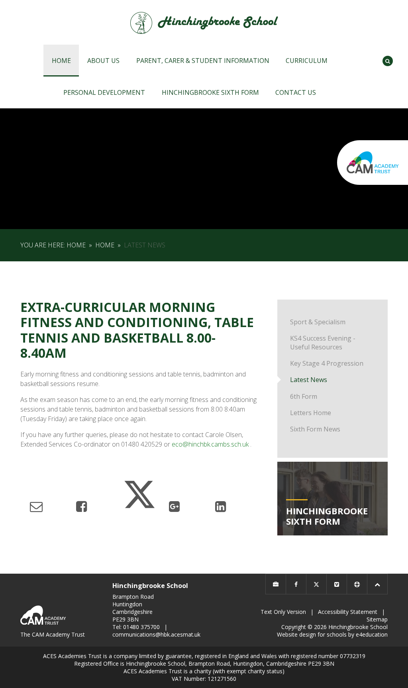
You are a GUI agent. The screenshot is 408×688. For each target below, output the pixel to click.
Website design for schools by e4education (332, 634)
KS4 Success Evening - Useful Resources (322, 342)
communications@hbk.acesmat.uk (156, 634)
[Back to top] (377, 584)
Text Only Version (283, 611)
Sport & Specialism (317, 322)
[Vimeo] (337, 584)
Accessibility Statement (347, 611)
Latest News (144, 245)
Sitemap (377, 619)
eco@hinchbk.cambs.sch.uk (210, 444)
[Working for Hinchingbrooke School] (276, 584)
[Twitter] (316, 584)
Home (76, 245)
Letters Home (310, 412)
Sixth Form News (315, 429)
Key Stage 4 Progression (326, 363)
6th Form (303, 396)
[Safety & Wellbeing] (357, 584)
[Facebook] (296, 584)
